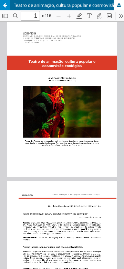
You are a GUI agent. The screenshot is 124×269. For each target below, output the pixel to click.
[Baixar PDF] (119, 5)
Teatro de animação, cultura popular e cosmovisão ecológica (69, 5)
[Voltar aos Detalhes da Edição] (5, 5)
